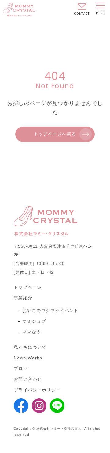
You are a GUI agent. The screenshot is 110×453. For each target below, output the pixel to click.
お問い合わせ (28, 379)
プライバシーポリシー (37, 389)
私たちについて (30, 347)
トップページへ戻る (55, 133)
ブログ (21, 368)
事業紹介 (23, 297)
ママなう (31, 331)
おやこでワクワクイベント (50, 310)
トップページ (28, 287)
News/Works (28, 357)
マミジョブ (34, 321)
